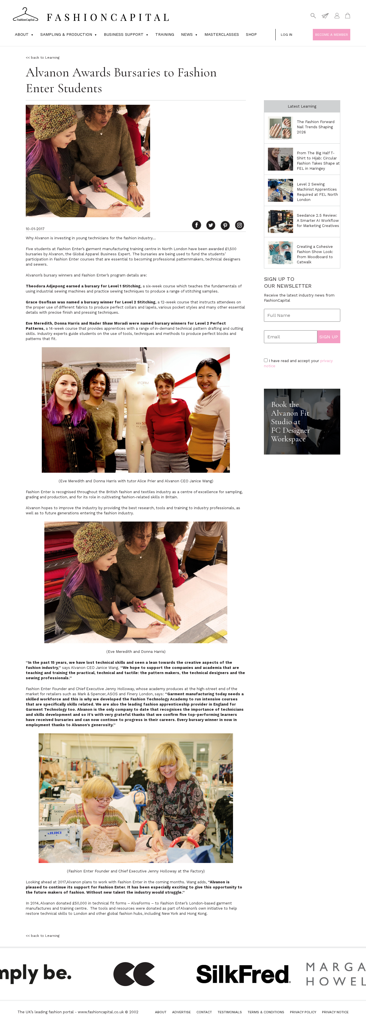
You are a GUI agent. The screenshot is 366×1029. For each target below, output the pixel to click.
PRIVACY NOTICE (335, 1012)
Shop (251, 34)
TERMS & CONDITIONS (266, 1012)
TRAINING (164, 34)
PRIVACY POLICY (303, 1012)
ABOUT (160, 1012)
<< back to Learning (42, 58)
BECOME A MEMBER (331, 35)
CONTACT (204, 1012)
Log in (286, 35)
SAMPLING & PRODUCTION (66, 34)
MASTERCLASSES (221, 34)
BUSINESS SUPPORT (124, 34)
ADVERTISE (181, 1012)
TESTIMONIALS (230, 1012)
